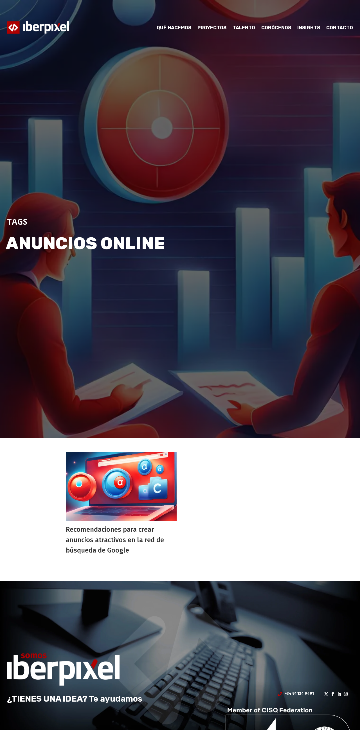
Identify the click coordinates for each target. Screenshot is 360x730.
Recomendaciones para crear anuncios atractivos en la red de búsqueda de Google (115, 540)
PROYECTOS (211, 27)
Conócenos (276, 27)
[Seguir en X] (324, 694)
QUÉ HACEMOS (174, 27)
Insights (308, 27)
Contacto (339, 27)
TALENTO (244, 27)
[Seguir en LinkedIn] (337, 694)
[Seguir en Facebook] (331, 694)
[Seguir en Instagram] (344, 694)
